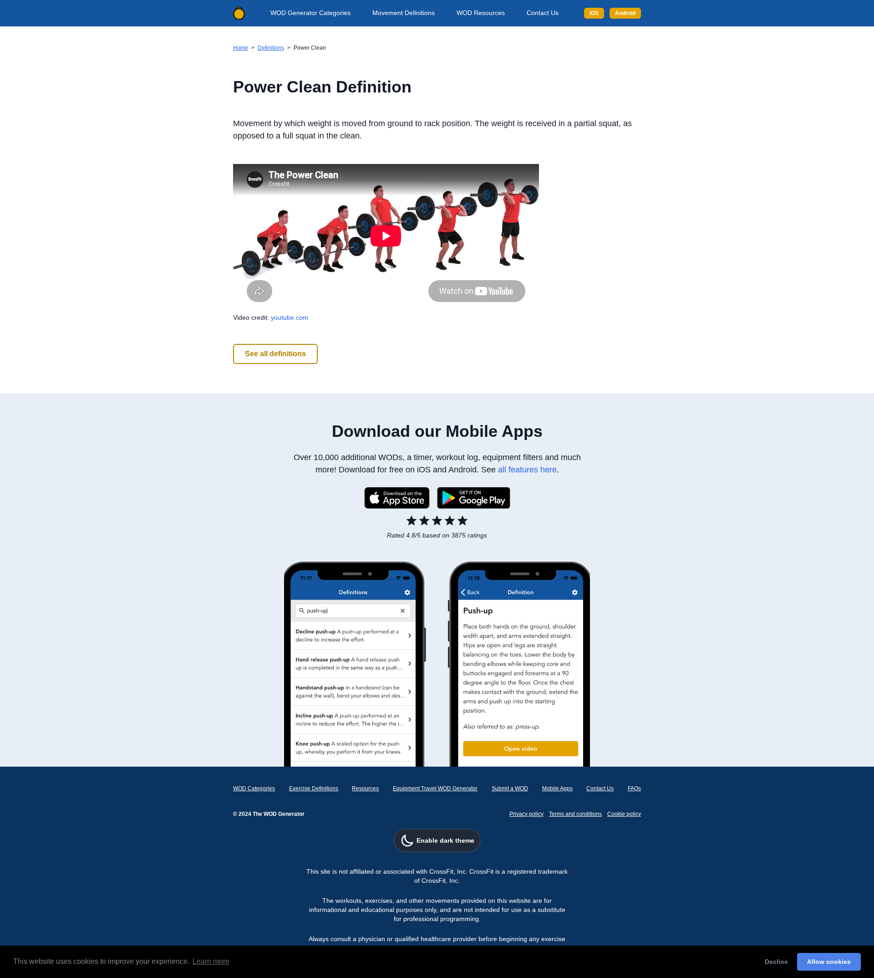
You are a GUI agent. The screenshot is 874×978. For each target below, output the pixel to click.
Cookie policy (624, 814)
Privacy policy (526, 814)
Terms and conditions (575, 814)
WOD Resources (481, 12)
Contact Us (543, 12)
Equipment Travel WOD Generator (435, 788)
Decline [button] (776, 961)
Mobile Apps (557, 788)
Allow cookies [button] (829, 961)
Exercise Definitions (313, 788)
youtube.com (289, 317)
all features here (527, 469)
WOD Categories (254, 788)
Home (240, 48)
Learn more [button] (211, 961)
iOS (594, 13)
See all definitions (275, 354)
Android (625, 13)
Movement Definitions (403, 12)
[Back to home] (239, 13)
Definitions (271, 48)
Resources (365, 788)
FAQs (634, 788)
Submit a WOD (510, 788)
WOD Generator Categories (310, 12)
